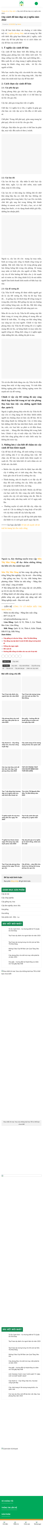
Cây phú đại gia (19, 668)
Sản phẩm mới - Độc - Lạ (10, 917)
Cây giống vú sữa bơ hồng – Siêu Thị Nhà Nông (20, 638)
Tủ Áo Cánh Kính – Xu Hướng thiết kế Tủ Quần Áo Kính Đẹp (24, 930)
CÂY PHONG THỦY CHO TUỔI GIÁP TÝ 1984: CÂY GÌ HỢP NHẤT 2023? (24, 1375)
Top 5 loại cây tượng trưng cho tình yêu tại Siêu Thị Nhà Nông (24, 943)
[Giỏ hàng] (41, 3)
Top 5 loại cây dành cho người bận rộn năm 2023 (24, 935)
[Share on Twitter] (9, 656)
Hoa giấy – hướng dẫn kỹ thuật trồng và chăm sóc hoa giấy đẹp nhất (24, 963)
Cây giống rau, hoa (8, 902)
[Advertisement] (21, 1150)
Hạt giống (5, 909)
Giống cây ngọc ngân (11, 646)
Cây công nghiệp (8, 898)
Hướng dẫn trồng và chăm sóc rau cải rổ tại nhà (20, 651)
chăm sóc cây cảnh (32, 668)
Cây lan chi (9, 668)
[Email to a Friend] (13, 656)
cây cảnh (14, 665)
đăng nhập (14, 881)
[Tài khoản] (36, 3)
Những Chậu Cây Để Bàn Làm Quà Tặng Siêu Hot (24, 949)
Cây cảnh (13, 11)
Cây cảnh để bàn (24, 665)
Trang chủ (5, 11)
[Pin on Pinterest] (16, 656)
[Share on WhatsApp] (3, 656)
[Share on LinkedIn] (20, 656)
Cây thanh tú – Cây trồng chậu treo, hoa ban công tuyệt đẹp (23, 1381)
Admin (19, 24)
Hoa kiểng (5, 913)
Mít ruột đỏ (7, 649)
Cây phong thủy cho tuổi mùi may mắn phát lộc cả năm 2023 (24, 956)
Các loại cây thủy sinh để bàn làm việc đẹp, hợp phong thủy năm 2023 (24, 1395)
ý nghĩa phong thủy (15, 33)
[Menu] (3, 3)
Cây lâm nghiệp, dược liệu (11, 905)
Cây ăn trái (5, 894)
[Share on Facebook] (6, 656)
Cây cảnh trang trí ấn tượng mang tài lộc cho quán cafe (23, 1388)
